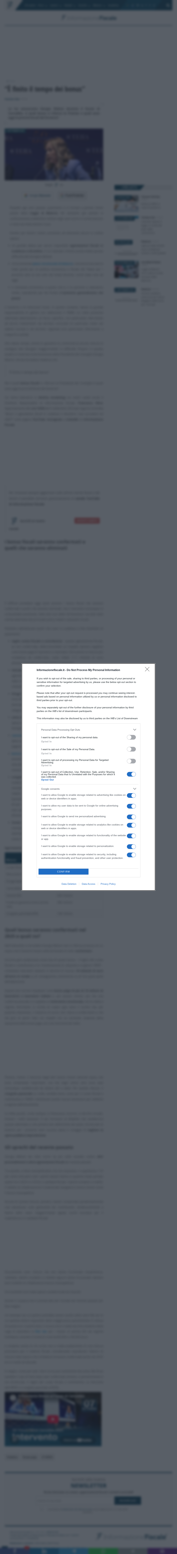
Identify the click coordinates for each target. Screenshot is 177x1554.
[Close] (148, 670)
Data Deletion (69, 883)
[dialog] (88, 777)
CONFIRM (63, 871)
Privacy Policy (108, 883)
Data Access (88, 883)
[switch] (131, 737)
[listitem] (88, 729)
